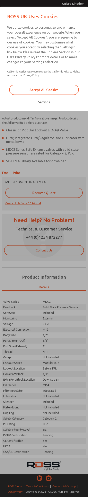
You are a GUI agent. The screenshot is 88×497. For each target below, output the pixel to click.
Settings (44, 102)
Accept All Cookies (44, 90)
